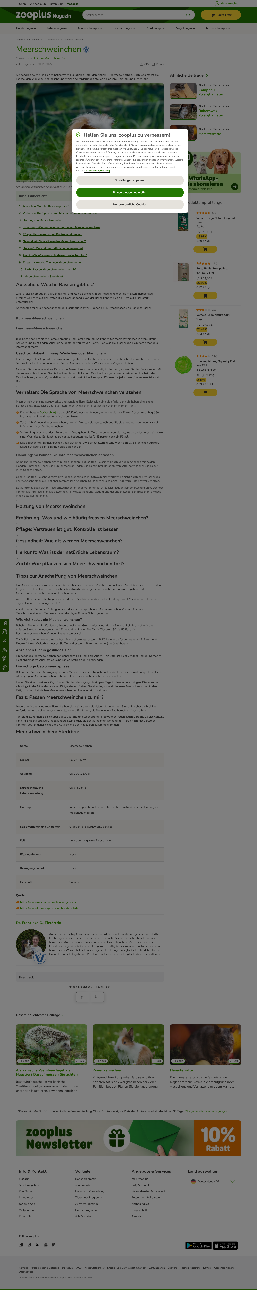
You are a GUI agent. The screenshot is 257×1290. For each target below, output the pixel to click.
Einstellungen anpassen (129, 180)
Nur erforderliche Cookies (130, 204)
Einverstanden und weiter (130, 192)
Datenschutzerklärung (97, 170)
